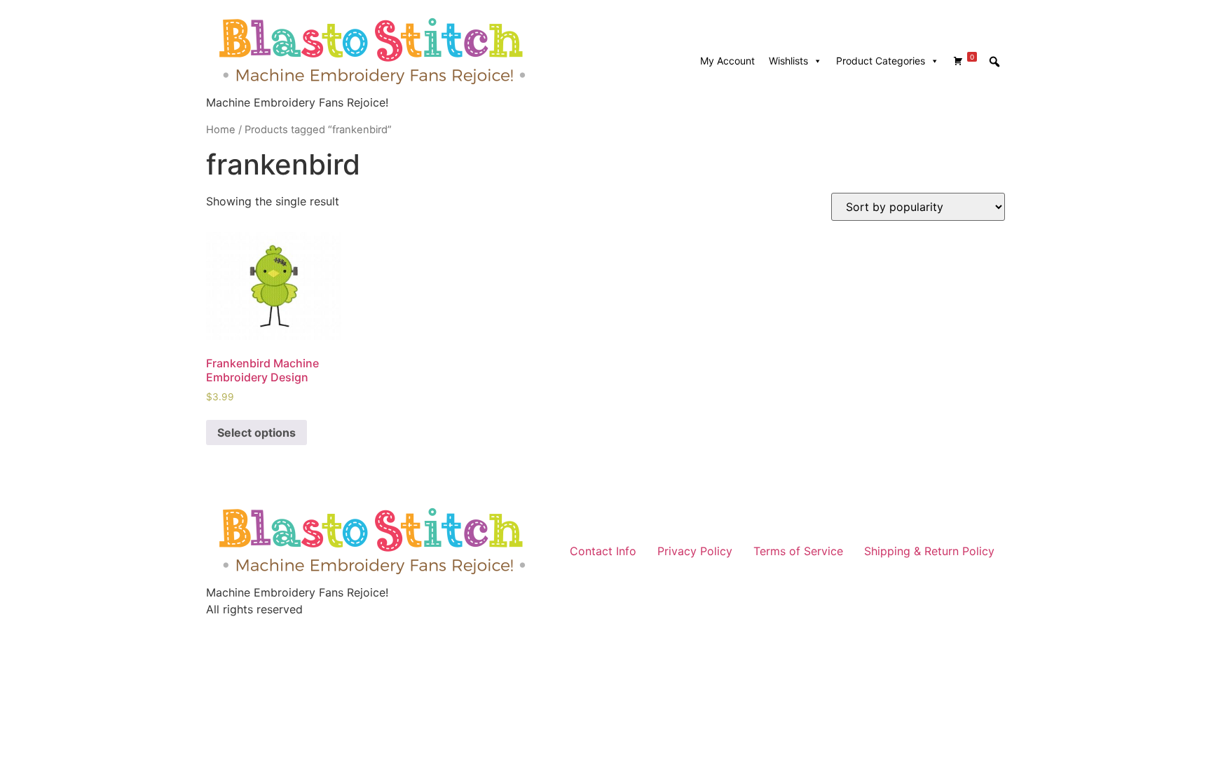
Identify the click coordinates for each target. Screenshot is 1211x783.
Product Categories (880, 61)
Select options (256, 432)
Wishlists (788, 61)
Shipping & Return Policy (929, 551)
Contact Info (603, 551)
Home (220, 129)
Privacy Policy (694, 551)
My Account (727, 61)
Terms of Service (798, 551)
